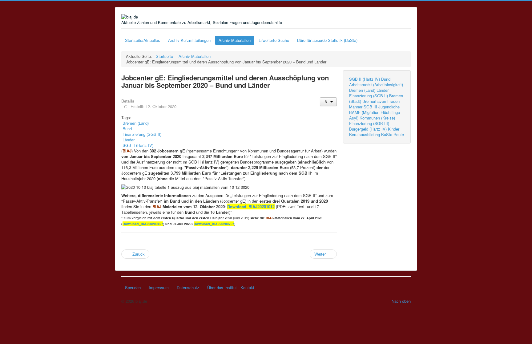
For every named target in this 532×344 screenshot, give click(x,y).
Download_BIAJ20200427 (143, 223)
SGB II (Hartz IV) (364, 79)
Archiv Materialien (235, 40)
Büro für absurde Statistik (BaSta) (327, 40)
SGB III (370, 107)
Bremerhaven (374, 101)
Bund (385, 79)
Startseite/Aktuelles (142, 40)
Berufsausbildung (364, 134)
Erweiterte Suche (274, 40)
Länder (383, 90)
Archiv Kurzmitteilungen (189, 40)
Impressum (159, 287)
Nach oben (401, 301)
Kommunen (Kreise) (377, 118)
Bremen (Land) (362, 90)
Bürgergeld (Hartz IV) (368, 129)
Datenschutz (188, 287)
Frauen (393, 101)
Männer (355, 107)
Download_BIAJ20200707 (214, 223)
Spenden (133, 287)
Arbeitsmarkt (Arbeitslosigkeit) (376, 84)
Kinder (393, 129)
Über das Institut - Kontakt (230, 287)
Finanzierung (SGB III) (369, 123)
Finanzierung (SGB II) (368, 96)
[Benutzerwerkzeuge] (328, 101)
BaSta (386, 134)
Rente (398, 134)
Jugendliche (389, 107)
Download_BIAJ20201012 (251, 206)
